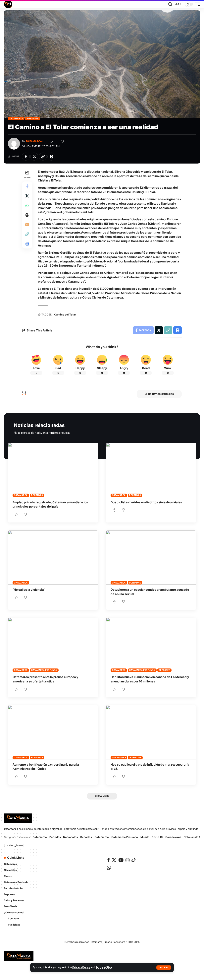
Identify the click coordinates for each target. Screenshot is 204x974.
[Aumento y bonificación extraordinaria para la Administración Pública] (53, 732)
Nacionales (119, 757)
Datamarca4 (34, 141)
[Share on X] (34, 157)
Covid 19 (157, 837)
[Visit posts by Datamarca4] (14, 144)
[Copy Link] (43, 157)
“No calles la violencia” (29, 589)
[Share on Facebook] (26, 157)
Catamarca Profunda (44, 670)
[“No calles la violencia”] (53, 557)
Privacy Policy (81, 967)
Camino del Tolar (65, 314)
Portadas (32, 118)
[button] (163, 967)
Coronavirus (173, 837)
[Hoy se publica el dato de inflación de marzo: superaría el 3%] (151, 732)
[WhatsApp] (109, 868)
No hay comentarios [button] (161, 394)
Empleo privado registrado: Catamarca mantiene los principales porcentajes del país (50, 504)
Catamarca (16, 118)
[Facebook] (108, 860)
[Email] (27, 224)
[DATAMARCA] (8, 4)
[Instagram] (127, 860)
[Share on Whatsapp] (27, 205)
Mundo (144, 837)
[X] (114, 860)
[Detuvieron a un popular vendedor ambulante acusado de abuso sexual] (151, 557)
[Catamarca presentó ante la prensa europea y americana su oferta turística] (53, 645)
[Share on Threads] (27, 215)
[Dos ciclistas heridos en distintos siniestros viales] (151, 470)
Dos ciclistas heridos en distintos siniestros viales (146, 502)
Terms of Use (104, 967)
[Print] (51, 157)
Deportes (164, 670)
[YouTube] (121, 860)
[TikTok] (133, 860)
